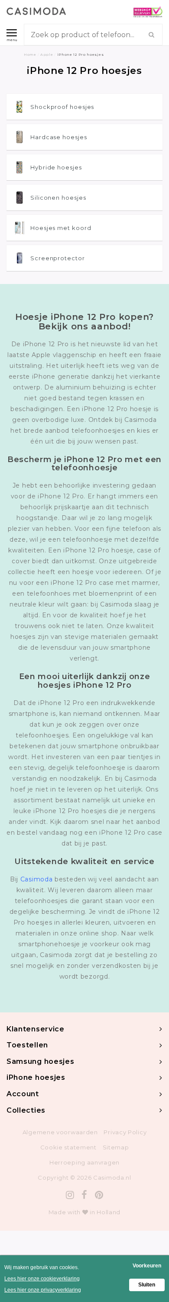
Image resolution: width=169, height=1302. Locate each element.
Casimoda (36, 879)
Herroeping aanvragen (84, 1162)
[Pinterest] (99, 1195)
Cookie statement (68, 1147)
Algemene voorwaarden (60, 1132)
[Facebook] (84, 1195)
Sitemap (116, 1147)
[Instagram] (70, 1195)
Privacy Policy (125, 1132)
